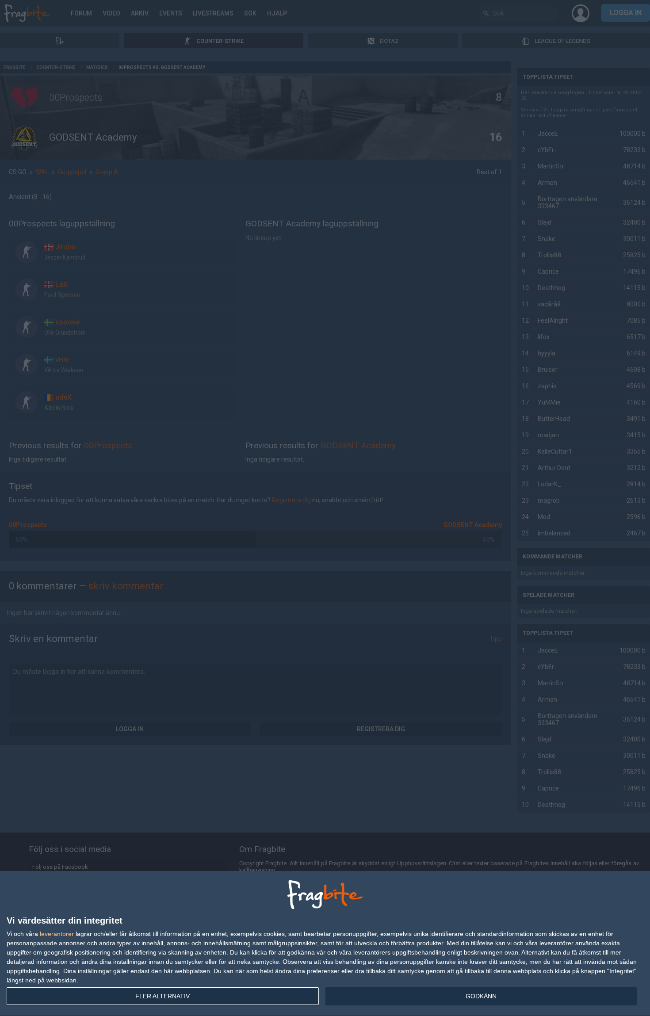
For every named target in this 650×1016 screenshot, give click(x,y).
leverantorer (57, 934)
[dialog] (325, 943)
